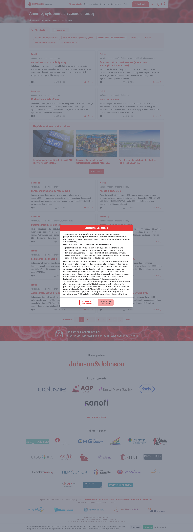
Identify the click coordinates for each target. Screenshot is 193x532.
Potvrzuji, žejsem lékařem (87, 302)
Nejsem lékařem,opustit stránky (105, 302)
